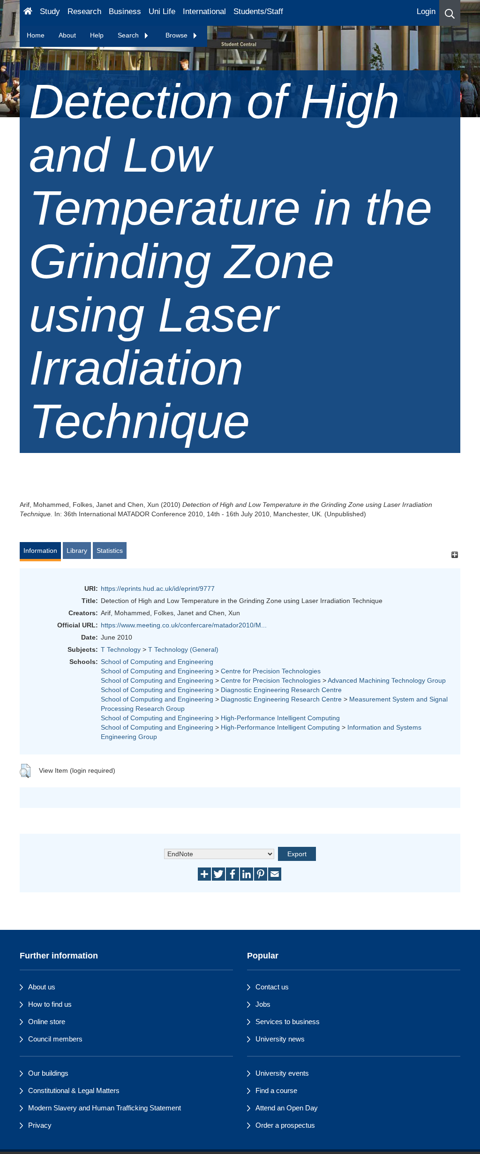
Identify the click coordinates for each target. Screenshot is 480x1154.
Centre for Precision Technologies (271, 671)
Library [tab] (77, 550)
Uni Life (162, 11)
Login (426, 11)
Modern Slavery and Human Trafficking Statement (104, 1108)
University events (282, 1073)
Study (50, 11)
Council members (55, 1039)
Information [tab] (40, 550)
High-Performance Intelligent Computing (280, 718)
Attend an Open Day (286, 1108)
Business (125, 11)
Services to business (287, 1022)
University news (280, 1039)
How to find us (50, 1004)
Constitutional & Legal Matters (74, 1090)
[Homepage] (28, 13)
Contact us (272, 987)
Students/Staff (258, 11)
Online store (46, 1022)
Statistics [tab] (110, 550)
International (204, 11)
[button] (449, 13)
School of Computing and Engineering (157, 661)
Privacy (40, 1125)
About (67, 35)
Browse (177, 35)
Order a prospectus (285, 1125)
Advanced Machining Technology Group (387, 680)
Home (36, 35)
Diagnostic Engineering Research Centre (281, 690)
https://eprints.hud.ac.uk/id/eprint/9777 (158, 588)
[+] (454, 554)
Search (129, 35)
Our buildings (48, 1073)
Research (84, 11)
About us (41, 987)
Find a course (276, 1090)
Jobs (262, 1004)
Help (97, 35)
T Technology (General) (183, 649)
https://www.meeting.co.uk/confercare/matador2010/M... (184, 625)
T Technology (121, 649)
